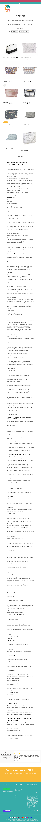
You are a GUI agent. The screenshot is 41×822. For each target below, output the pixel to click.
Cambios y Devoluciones (20, 793)
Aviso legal (36, 820)
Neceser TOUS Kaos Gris (25, 124)
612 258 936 (6, 789)
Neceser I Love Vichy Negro (26, 102)
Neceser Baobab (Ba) (7, 124)
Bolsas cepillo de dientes (23, 31)
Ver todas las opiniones (6, 760)
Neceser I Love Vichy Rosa (7, 102)
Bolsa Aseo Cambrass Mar (26, 57)
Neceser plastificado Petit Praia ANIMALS (10, 57)
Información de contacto (21, 820)
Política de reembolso (34, 819)
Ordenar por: (15, 36)
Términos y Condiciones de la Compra (19, 790)
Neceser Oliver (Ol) (24, 80)
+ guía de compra (20, 28)
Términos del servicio (30, 820)
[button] (2, 8)
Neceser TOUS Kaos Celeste (8, 147)
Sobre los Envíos (18, 786)
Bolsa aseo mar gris (24, 150)
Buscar (16, 795)
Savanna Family (11, 819)
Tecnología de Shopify (18, 819)
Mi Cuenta (17, 797)
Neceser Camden (6, 80)
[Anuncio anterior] (2, 3)
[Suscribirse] (29, 778)
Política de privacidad (26, 819)
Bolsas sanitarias (14, 31)
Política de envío (13, 820)
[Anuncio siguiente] (39, 3)
